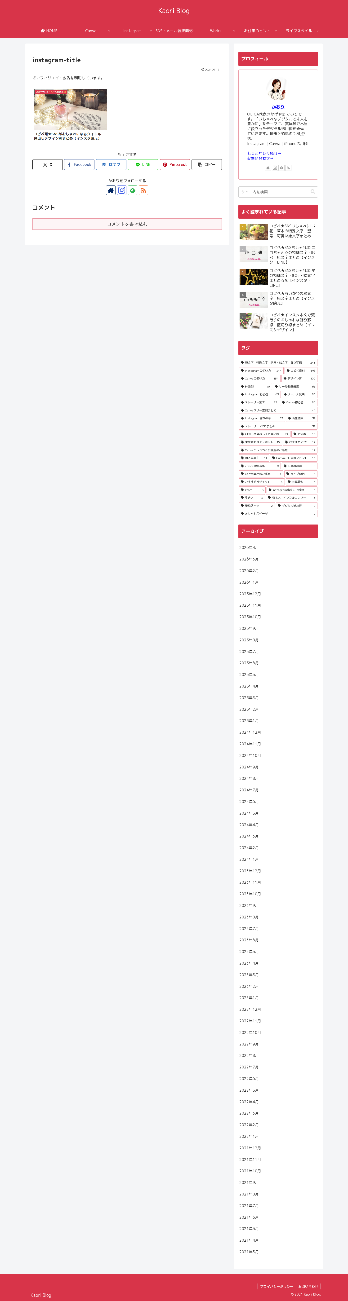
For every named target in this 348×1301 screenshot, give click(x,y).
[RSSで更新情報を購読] (143, 190)
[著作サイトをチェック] (111, 190)
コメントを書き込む (127, 223)
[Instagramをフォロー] (121, 190)
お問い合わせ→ (260, 158)
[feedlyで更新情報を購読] (132, 190)
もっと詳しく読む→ (264, 153)
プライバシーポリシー (276, 1286)
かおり (278, 107)
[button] (207, 164)
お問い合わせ (308, 1286)
